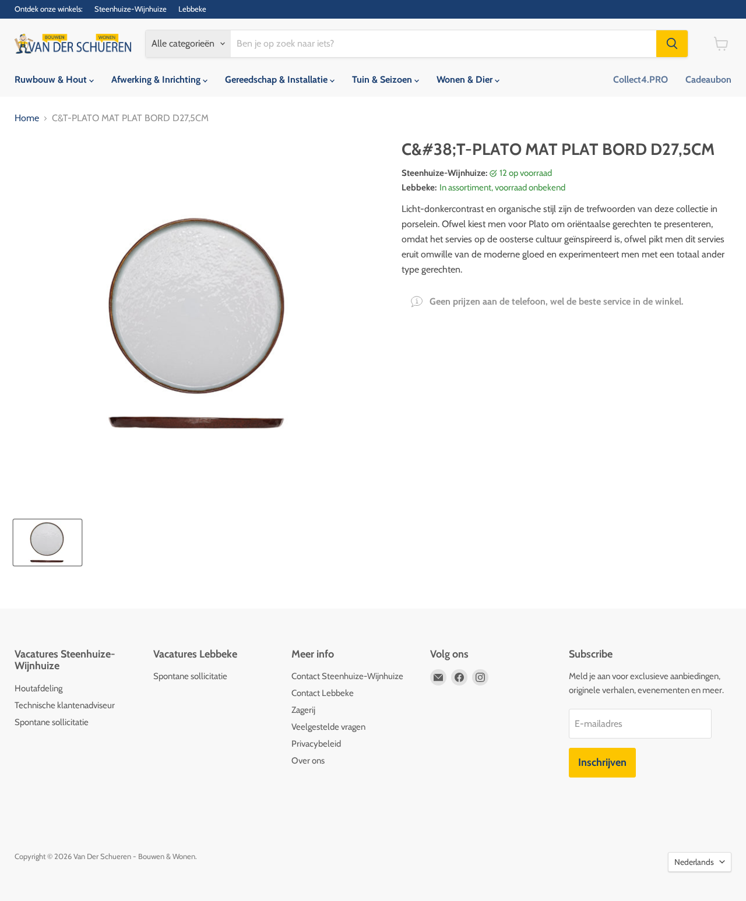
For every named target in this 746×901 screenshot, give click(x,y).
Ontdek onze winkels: (49, 9)
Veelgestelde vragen (328, 727)
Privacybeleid (316, 744)
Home (27, 118)
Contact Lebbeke (322, 693)
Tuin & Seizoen (383, 79)
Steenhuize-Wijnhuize (130, 9)
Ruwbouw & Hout (52, 79)
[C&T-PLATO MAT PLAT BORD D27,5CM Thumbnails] (47, 543)
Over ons (308, 760)
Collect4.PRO (640, 79)
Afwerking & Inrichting (157, 79)
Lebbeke (192, 9)
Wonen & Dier (466, 79)
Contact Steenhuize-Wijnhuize (347, 676)
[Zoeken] (672, 43)
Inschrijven (602, 762)
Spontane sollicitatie (52, 722)
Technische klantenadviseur (65, 705)
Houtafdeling (38, 688)
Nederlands (694, 862)
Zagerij (303, 710)
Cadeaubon (708, 79)
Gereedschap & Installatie (277, 79)
